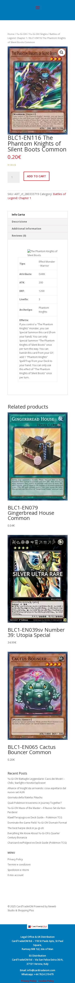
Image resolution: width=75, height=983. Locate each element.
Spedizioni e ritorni (18, 870)
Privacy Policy (15, 859)
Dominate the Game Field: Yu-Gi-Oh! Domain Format (37, 822)
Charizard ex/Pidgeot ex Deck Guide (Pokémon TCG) (37, 842)
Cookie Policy (46, 981)
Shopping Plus (26, 910)
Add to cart (36, 176)
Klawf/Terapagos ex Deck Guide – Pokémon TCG (35, 817)
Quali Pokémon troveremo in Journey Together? (35, 803)
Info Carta (18, 214)
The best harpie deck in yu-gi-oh (26, 828)
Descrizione (19, 221)
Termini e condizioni (19, 864)
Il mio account (15, 875)
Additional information (26, 228)
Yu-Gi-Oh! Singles (38, 33)
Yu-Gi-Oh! (21, 33)
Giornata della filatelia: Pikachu (25, 797)
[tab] (37, 214)
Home (11, 33)
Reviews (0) (19, 235)
